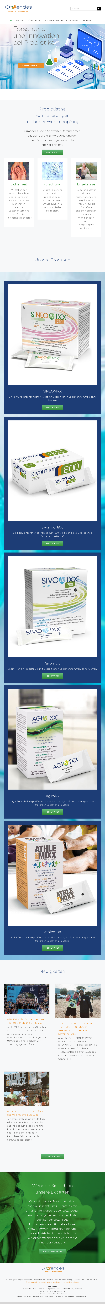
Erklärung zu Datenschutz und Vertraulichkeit (43, 1282)
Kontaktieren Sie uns (71, 1282)
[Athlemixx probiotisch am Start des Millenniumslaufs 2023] (26, 1089)
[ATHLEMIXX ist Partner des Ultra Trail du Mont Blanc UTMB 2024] (26, 999)
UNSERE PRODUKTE (31, 65)
